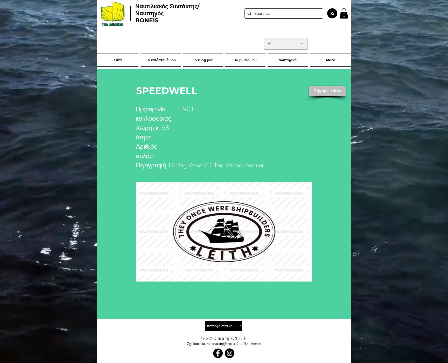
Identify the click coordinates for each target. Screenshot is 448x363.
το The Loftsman (250, 343)
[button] (344, 13)
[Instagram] (229, 353)
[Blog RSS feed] (332, 13)
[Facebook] (218, 353)
